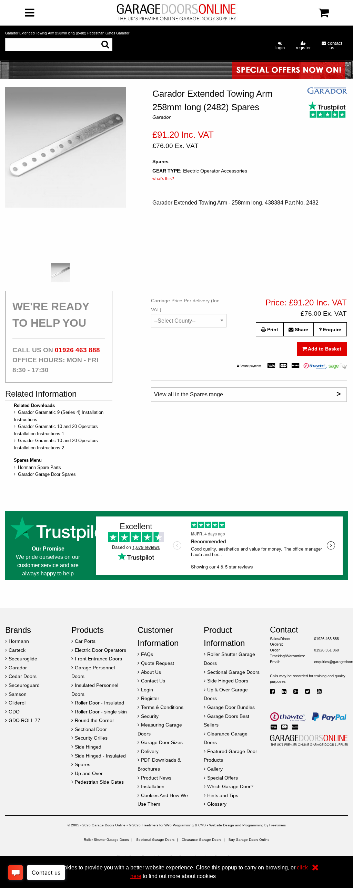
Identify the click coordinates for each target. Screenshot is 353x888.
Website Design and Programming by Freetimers (247, 825)
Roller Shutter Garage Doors (106, 840)
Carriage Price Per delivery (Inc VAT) (185, 305)
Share (300, 329)
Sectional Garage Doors (155, 840)
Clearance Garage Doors (201, 840)
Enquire (331, 329)
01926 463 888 (77, 350)
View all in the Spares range (247, 394)
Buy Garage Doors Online (249, 840)
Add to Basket (324, 349)
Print (272, 329)
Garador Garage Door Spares (47, 474)
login (280, 47)
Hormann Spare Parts (39, 467)
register (303, 47)
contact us (334, 45)
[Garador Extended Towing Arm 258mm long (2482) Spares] (65, 173)
